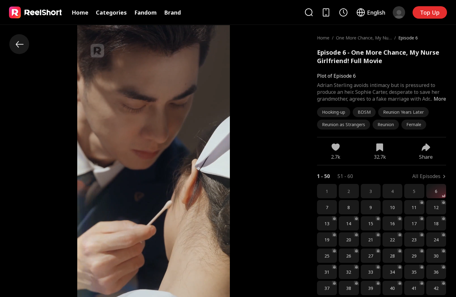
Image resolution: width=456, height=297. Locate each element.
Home (80, 12)
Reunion (386, 124)
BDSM (364, 112)
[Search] (309, 12)
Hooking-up (333, 112)
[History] (343, 12)
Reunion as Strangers (343, 124)
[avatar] (399, 12)
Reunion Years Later (403, 112)
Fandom (145, 12)
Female (413, 124)
